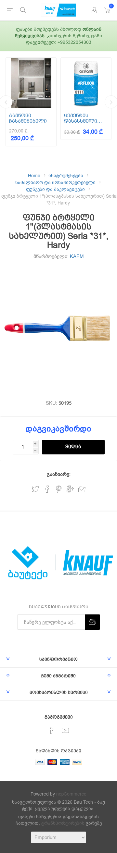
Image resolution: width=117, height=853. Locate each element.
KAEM (77, 256)
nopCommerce (71, 794)
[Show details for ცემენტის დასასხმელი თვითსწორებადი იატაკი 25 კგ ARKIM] (86, 83)
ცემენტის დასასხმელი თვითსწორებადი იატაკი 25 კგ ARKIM (86, 118)
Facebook (47, 489)
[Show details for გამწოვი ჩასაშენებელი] (31, 83)
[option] (31, 101)
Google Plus (70, 489)
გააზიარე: (59, 474)
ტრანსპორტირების (62, 823)
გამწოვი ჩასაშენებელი (28, 118)
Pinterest (58, 489)
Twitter (35, 489)
